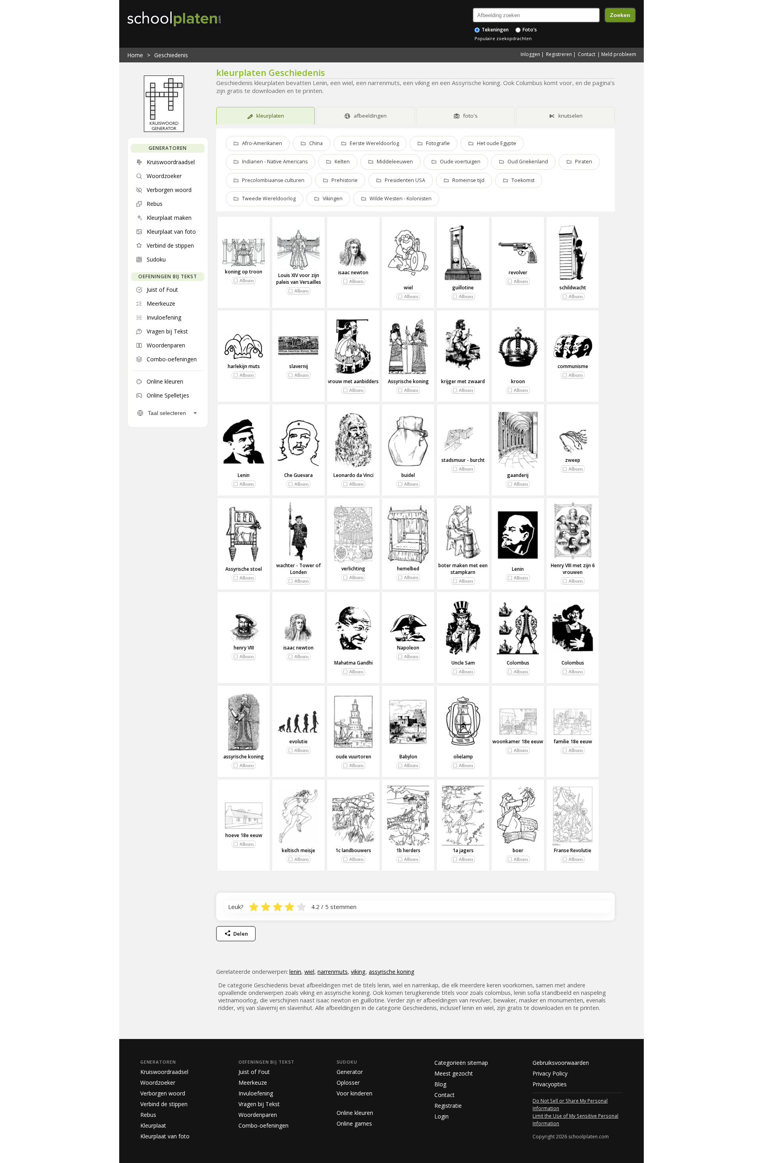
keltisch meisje (298, 850)
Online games (354, 1123)
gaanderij (518, 475)
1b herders (408, 850)
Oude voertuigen (460, 161)
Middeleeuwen (395, 161)
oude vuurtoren (353, 756)
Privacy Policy (550, 1073)
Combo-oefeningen (263, 1125)
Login (441, 1116)
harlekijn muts (244, 366)
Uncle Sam (463, 662)
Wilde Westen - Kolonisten (401, 198)
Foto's (529, 29)
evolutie (298, 741)
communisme (573, 366)
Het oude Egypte (496, 143)
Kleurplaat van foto (165, 1136)
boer (518, 850)
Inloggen (530, 54)
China (316, 143)
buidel (408, 475)
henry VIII (244, 647)
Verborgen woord (162, 1093)
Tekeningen (494, 29)
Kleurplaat (153, 1125)
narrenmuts (333, 971)
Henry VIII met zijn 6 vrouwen (573, 569)
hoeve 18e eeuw (243, 835)
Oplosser (348, 1082)
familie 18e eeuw (573, 741)
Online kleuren (355, 1112)
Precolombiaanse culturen (273, 180)
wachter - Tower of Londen (298, 569)
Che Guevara (298, 475)
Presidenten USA (405, 180)
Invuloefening (255, 1093)
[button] (244, 280)
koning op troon (243, 271)
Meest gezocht (453, 1073)
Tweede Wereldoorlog (269, 198)
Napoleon (408, 647)
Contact (586, 54)
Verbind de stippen (164, 1104)
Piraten (583, 161)
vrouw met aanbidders (353, 381)
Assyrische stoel (243, 569)
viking (358, 971)
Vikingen (333, 198)
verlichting (353, 568)
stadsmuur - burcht (463, 460)
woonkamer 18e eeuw (517, 741)
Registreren (559, 54)
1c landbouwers (353, 850)
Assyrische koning (408, 381)
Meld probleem (618, 54)
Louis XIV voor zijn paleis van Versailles (298, 278)
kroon (518, 381)
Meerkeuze (252, 1082)
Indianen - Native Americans (275, 161)
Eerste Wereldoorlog (374, 143)
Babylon (408, 756)
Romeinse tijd (468, 180)
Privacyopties (550, 1084)
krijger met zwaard (463, 381)
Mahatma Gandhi (353, 662)
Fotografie (438, 143)
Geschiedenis (171, 55)
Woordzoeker (157, 1082)
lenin (295, 971)
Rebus (148, 1114)
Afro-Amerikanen (262, 143)
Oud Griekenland (527, 161)
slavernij (298, 366)
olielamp (463, 756)
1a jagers (463, 850)
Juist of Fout (254, 1072)
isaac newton (353, 272)
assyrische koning (243, 756)
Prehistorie (344, 180)
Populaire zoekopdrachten (503, 38)
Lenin (244, 475)
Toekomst (522, 180)
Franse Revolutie (572, 850)
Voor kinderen (354, 1093)
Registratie (448, 1105)
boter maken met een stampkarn (463, 569)
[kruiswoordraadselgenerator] (163, 130)
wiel (408, 287)
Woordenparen (257, 1114)
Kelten (342, 161)
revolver (518, 272)
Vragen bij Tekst (259, 1104)
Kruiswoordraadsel (164, 1072)
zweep (572, 460)
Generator (350, 1072)
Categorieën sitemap (461, 1062)
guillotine (463, 287)
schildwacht (573, 287)
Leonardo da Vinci (353, 475)
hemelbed (408, 568)
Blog (440, 1084)
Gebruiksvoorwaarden (561, 1062)
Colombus (518, 662)
